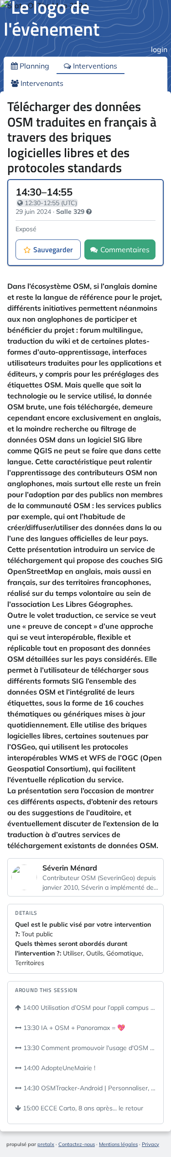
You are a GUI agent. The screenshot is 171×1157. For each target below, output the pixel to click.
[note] (89, 211)
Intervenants (41, 83)
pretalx (45, 1144)
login (159, 49)
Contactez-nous (76, 1144)
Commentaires (125, 249)
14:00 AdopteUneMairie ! (58, 1068)
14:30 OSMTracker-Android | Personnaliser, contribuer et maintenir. (88, 1088)
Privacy (150, 1144)
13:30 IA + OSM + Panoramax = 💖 (73, 1028)
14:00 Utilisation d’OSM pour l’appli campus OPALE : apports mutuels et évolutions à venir (88, 1007)
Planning (33, 65)
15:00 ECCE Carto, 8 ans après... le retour (82, 1108)
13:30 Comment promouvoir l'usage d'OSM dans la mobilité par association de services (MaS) (88, 1048)
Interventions (94, 65)
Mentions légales (118, 1144)
